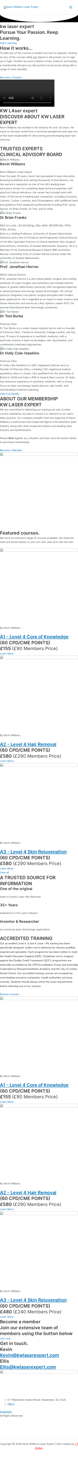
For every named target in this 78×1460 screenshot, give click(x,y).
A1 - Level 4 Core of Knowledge (34, 636)
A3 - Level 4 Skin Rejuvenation (33, 851)
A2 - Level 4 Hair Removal (28, 744)
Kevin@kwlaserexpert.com (29, 1355)
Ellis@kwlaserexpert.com (28, 1367)
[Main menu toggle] (70, 7)
